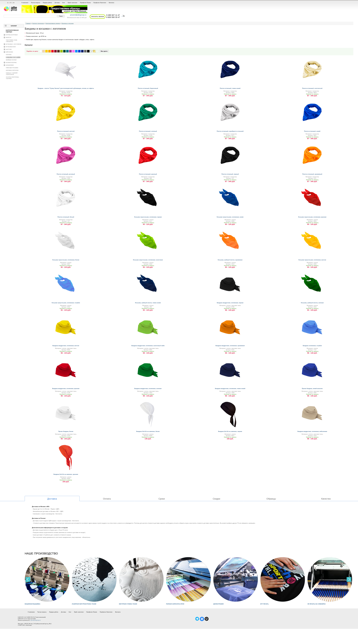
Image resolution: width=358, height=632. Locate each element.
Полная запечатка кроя (175, 604)
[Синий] (79, 51)
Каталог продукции (38, 23)
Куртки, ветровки (12, 35)
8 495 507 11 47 (113, 15)
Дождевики (10, 65)
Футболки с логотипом (13, 44)
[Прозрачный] (97, 51)
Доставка (57, 2)
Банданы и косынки (13, 57)
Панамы (8, 54)
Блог (63, 2)
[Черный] (88, 51)
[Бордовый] (55, 51)
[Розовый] (73, 51)
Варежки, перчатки (12, 70)
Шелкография (218, 604)
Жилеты (8, 37)
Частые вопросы (35, 2)
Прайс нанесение (72, 2)
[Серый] (85, 51)
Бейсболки (9, 52)
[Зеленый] (64, 51)
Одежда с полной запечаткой (11, 73)
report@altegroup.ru (35, 620)
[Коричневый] (58, 51)
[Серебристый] (91, 51)
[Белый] (40, 51)
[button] (349, 579)
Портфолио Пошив (85, 2)
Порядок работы (47, 2)
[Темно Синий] (82, 51)
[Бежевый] (43, 51)
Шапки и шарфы (11, 62)
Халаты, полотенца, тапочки (12, 77)
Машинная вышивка (32, 604)
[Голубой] (76, 51)
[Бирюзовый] (67, 51)
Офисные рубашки (12, 67)
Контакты (111, 2)
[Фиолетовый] (70, 51)
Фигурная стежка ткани (128, 604)
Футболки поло (11, 46)
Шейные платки (11, 60)
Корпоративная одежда (12, 31)
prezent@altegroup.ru (78, 15)
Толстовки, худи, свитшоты (11, 40)
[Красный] (52, 51)
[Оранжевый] (49, 51)
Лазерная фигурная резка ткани (84, 604)
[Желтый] (46, 51)
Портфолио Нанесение (99, 2)
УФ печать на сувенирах (316, 604)
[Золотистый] (94, 51)
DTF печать (264, 604)
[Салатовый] (61, 51)
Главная (28, 23)
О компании (24, 2)
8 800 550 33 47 (113, 17)
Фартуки (8, 49)
